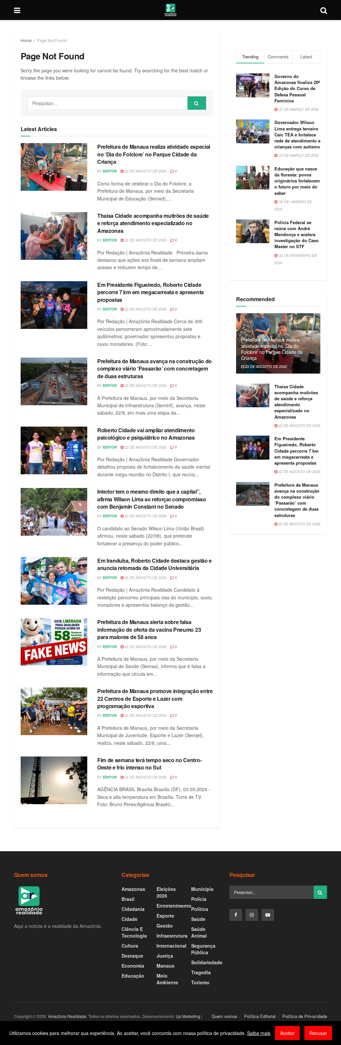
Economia (133, 965)
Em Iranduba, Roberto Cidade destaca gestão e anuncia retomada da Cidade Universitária (154, 564)
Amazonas (133, 889)
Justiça (165, 955)
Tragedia (201, 972)
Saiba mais (258, 1033)
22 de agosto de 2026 (145, 239)
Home (26, 40)
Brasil (128, 899)
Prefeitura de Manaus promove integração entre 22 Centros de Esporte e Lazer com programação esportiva (155, 698)
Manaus (165, 965)
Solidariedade (206, 962)
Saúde (198, 919)
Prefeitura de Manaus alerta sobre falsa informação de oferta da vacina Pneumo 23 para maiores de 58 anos (149, 629)
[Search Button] (196, 103)
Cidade (130, 919)
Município (202, 889)
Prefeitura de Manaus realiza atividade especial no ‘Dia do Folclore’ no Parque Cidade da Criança (153, 154)
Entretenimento (174, 905)
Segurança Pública (203, 949)
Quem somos (224, 1016)
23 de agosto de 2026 (145, 170)
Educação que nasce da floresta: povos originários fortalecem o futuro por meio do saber (297, 180)
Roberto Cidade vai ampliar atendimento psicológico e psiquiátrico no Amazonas (146, 433)
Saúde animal (199, 932)
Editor (110, 170)
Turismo (200, 982)
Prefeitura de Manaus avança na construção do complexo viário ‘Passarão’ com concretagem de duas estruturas (154, 368)
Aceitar (287, 1033)
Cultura (130, 945)
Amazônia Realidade (66, 1016)
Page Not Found (52, 40)
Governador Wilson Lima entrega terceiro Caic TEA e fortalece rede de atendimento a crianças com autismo (297, 134)
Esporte (165, 915)
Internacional (171, 945)
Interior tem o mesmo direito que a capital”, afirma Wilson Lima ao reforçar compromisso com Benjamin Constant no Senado (151, 499)
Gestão (165, 925)
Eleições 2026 (166, 892)
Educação (133, 975)
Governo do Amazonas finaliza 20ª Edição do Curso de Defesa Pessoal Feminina (297, 88)
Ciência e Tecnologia (134, 932)
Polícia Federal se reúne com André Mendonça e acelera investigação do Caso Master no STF (296, 234)
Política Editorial (260, 1016)
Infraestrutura (172, 935)
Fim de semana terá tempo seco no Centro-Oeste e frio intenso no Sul (149, 763)
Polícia (198, 899)
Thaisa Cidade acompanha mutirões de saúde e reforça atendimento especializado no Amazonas (153, 223)
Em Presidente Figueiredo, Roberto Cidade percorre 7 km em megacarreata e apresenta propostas (150, 292)
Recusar (318, 1033)
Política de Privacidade (304, 1016)
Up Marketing (188, 1016)
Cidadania (133, 909)
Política (199, 909)
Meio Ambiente (167, 979)
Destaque (132, 955)
